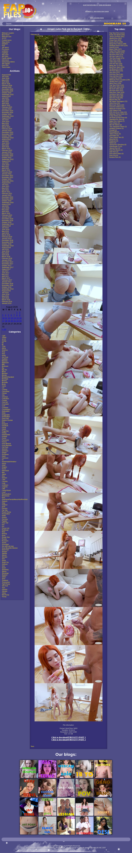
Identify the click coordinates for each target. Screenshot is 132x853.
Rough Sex (6, 537)
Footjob (4, 436)
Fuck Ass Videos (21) (116, 107)
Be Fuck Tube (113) (116, 89)
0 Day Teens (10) (115, 116)
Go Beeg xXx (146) (116, 69)
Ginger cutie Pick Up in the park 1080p (68, 29)
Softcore (5, 564)
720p (3, 346)
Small (4, 561)
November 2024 (7, 113)
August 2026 (6, 75)
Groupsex (5, 454)
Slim (3, 559)
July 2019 (5, 228)
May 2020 (5, 210)
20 (12, 321)
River (4, 535)
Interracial (5, 60)
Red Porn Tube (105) (116, 92)
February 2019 (7, 237)
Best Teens (6, 35)
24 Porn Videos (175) (116, 53)
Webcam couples (8, 33)
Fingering (5, 431)
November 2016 (7, 285)
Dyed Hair (5, 418)
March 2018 (6, 257)
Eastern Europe (7, 420)
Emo (3, 422)
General (4, 449)
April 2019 (5, 233)
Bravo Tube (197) (115, 49)
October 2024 (6, 114)
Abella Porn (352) (115, 38)
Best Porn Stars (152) (116, 67)
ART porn (5, 55)
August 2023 (6, 140)
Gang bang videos (8, 62)
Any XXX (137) (114, 73)
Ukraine (4, 589)
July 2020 (5, 206)
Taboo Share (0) (115, 134)
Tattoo (4, 577)
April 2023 (5, 147)
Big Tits (4, 370)
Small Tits (5, 562)
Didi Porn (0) (113, 152)
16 (20, 318)
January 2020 (6, 217)
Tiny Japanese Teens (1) (118, 127)
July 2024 (5, 120)
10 (3, 318)
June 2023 (5, 143)
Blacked (4, 373)
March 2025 (6, 105)
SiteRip (4, 553)
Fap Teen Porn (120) (116, 85)
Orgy (3, 503)
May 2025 (5, 102)
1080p (4, 337)
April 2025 (5, 104)
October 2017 (6, 266)
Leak (3, 483)
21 (15, 321)
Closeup (5, 397)
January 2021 (6, 195)
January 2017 (6, 282)
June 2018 (5, 251)
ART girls (5, 56)
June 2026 (5, 78)
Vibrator (4, 591)
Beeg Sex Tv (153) (115, 65)
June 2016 (5, 294)
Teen (3, 579)
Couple (4, 400)
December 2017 (7, 262)
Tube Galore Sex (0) (116, 137)
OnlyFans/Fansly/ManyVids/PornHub (15, 499)
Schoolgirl (5, 544)
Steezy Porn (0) (114, 148)
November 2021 (7, 177)
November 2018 (7, 242)
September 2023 (8, 138)
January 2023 (6, 152)
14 (15, 318)
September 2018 (8, 246)
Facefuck (5, 426)
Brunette (5, 382)
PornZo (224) (114, 47)
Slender (4, 557)
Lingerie (5, 487)
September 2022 (8, 159)
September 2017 (8, 267)
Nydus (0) (112, 143)
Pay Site (5, 510)
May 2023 (5, 145)
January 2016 (6, 303)
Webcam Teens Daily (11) (118, 114)
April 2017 (5, 276)
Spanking (5, 570)
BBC (3, 364)
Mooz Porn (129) (115, 83)
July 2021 (5, 185)
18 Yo (4, 339)
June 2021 (5, 186)
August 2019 (6, 226)
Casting (4, 390)
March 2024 (6, 127)
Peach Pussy (6, 512)
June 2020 (5, 208)
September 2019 (8, 224)
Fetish (4, 429)
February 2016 (7, 302)
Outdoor (4, 505)
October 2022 (6, 158)
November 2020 (7, 199)
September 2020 (8, 203)
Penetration (6, 514)
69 (3, 343)
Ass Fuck (5, 357)
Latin (3, 480)
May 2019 (5, 231)
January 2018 (6, 260)
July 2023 (5, 141)
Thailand (5, 580)
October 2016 (6, 287)
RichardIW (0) (114, 132)
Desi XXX (5, 65)
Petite (4, 516)
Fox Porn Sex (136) (116, 74)
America (5, 350)
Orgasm (4, 501)
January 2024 (6, 131)
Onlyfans (5, 44)
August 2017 (6, 269)
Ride (3, 532)
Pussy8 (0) (113, 130)
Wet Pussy (5, 595)
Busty (4, 384)
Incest (4, 469)
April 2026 (5, 82)
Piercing (5, 519)
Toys (3, 588)
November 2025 (7, 91)
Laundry (5, 481)
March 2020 (6, 213)
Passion (4, 508)
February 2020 (7, 215)
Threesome (6, 582)
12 (9, 318)
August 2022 (6, 161)
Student (4, 575)
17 (3, 321)
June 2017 (5, 273)
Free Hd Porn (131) (116, 76)
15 (17, 318)
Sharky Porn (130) (115, 82)
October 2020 (6, 201)
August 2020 (6, 204)
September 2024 (8, 116)
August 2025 (6, 96)
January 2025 (6, 109)
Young (4, 597)
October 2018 (6, 244)
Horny (4, 463)
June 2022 (5, 165)
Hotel (4, 465)
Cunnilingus (6, 409)
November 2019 (7, 221)
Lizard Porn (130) (115, 78)
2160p (4, 341)
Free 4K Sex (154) (115, 64)
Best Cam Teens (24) (116, 105)
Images (4, 467)
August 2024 (6, 118)
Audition (5, 359)
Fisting (4, 433)
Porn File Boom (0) (116, 150)
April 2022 (5, 168)
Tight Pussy (6, 584)
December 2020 (7, 197)
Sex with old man (8, 546)
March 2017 (6, 278)
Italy (3, 472)
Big (3, 368)
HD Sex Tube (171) (116, 56)
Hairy (4, 456)
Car (3, 388)
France (4, 442)
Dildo (4, 413)
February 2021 (7, 194)
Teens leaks (6, 67)
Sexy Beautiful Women (10, 548)
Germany (5, 451)
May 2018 (5, 253)
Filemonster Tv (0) (115, 146)
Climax (4, 393)
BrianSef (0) (113, 139)
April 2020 (5, 212)
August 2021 (6, 183)
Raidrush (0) (113, 141)
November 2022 (7, 156)
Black (4, 372)
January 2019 (6, 239)
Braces (4, 381)
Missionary (5, 496)
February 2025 (7, 107)
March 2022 (6, 170)
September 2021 (8, 181)
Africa (4, 348)
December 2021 (7, 176)
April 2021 (5, 190)
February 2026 (7, 86)
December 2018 (7, 240)
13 (12, 318)
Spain (4, 568)
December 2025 (7, 89)
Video (4, 593)
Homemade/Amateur (9, 462)
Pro (3, 526)
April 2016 (5, 298)
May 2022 (5, 167)
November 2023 (7, 134)
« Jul (4, 329)
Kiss (3, 476)
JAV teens (5, 47)
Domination (6, 417)
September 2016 (8, 289)
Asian (4, 355)
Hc (3, 460)
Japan (4, 474)
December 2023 (7, 132)
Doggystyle (6, 415)
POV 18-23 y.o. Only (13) (118, 112)
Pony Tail (5, 523)
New (3, 498)
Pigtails (4, 521)
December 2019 (7, 219)
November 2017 (7, 264)
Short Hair (5, 550)
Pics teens (5, 49)
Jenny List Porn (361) (116, 37)
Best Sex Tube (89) (116, 98)
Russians (5, 541)
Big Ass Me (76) (114, 100)
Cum (3, 406)
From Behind (6, 444)
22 (17, 321)
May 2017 (5, 275)
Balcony (4, 361)
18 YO (4, 38)
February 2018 (7, 258)
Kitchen (4, 478)
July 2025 (5, 98)
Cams (4, 386)
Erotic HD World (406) (117, 35)
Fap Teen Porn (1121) (117, 33)
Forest (4, 438)
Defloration (6, 411)
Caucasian (5, 391)
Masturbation (6, 494)
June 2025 (5, 100)
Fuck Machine (7, 445)
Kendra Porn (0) (115, 157)
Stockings (5, 573)
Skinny (4, 555)
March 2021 (6, 192)
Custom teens (6, 40)
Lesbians (5, 51)
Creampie (5, 404)
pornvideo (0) (114, 136)
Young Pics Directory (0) (117, 145)
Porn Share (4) (114, 123)
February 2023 (7, 150)
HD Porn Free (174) (116, 55)
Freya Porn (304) (115, 40)
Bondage (5, 379)
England (5, 424)
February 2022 (7, 172)
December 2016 (7, 284)
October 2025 (6, 93)
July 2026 (5, 77)
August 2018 (6, 248)
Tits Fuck (5, 586)
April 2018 (5, 255)
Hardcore (5, 458)
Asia (3, 354)
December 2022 (7, 154)
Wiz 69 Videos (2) (115, 125)
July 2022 (5, 163)
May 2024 (5, 123)
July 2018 (5, 249)
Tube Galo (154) (115, 62)
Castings (5, 53)
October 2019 (6, 222)
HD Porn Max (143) (116, 71)
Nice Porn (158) (115, 60)
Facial (4, 427)
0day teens (6, 42)
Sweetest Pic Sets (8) (116, 119)
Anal (3, 352)
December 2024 (7, 111)
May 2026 (5, 80)
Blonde (4, 375)
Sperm (4, 571)
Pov (3, 525)
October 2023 (6, 136)
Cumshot (5, 408)
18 (6, 321)
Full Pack (5, 447)
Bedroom (5, 366)
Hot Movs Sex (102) (116, 94)
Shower (4, 552)
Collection (5, 399)
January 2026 (6, 87)
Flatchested (6, 435)
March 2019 (6, 235)
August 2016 (6, 291)
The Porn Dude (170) (116, 58)
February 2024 (7, 129)
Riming (4, 534)
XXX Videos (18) (115, 110)
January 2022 (6, 174)
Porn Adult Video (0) (116, 154)
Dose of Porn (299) (116, 42)
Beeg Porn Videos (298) (117, 44)
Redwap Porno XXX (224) (118, 46)
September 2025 (8, 95)
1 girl (3, 336)
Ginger (4, 453)
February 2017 (7, 280)
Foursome (5, 440)
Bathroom (5, 363)
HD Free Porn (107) (116, 91)
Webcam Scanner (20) (117, 109)
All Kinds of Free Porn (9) (118, 118)
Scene (4, 543)
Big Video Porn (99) (116, 96)
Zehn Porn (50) (114, 103)
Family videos (6, 58)
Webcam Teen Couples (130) (119, 80)
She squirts (6, 64)
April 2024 (5, 125)
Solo (3, 566)
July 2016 (5, 293)
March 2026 (6, 84)
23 (20, 321)
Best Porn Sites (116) (116, 87)
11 (6, 318)
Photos (4, 517)
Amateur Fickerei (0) (116, 128)
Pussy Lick (5, 528)
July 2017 (5, 271)
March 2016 (6, 300)
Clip (3, 395)
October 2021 (6, 179)
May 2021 (5, 188)
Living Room (6, 490)
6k (2, 345)
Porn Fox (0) (113, 155)
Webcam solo (6, 37)
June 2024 (5, 122)
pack (3, 507)
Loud (3, 492)
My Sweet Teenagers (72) (118, 101)
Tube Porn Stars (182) (117, 51)
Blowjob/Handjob (8, 377)
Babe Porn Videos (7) (117, 121)
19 (9, 321)
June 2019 (5, 230)
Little (3, 489)
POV (3, 46)
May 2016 (5, 296)
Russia (4, 539)
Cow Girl (5, 402)
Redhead (5, 530)
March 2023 (6, 149)
